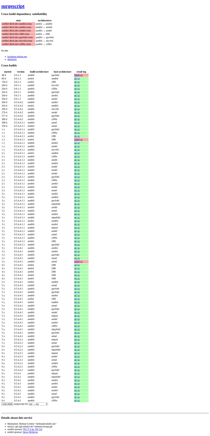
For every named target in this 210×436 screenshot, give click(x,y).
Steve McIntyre (30, 432)
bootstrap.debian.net (17, 56)
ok (75, 78)
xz (81, 75)
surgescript (13, 6)
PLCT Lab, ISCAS (32, 429)
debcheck (12, 59)
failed (77, 75)
